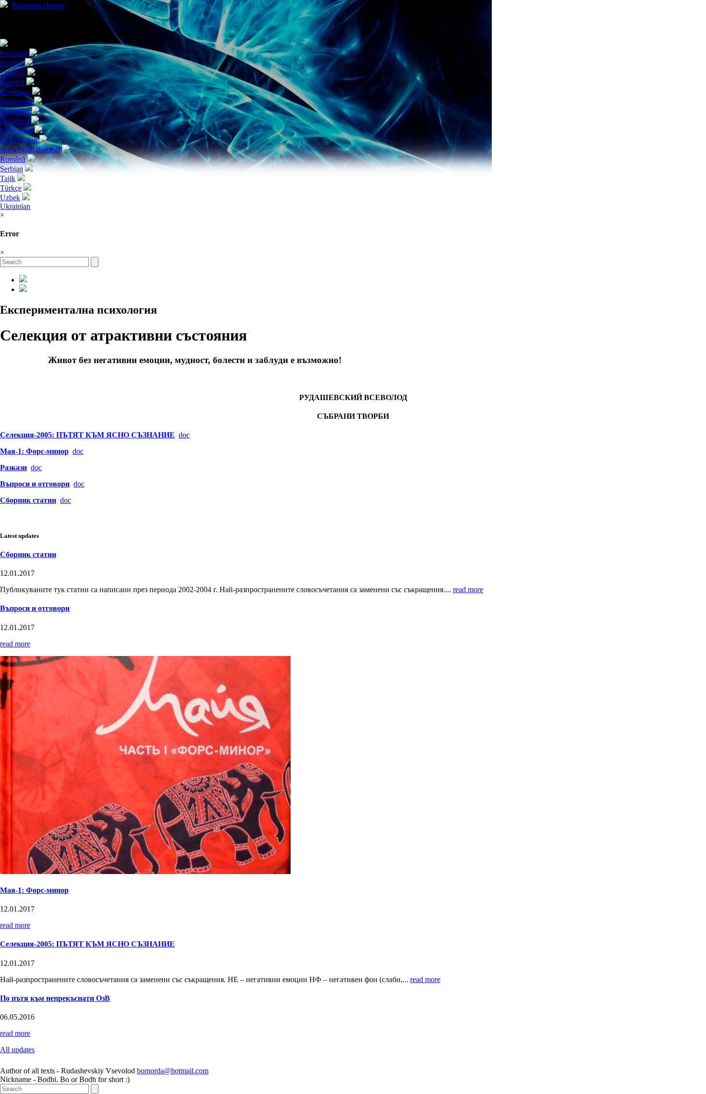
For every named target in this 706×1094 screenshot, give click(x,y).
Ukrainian (15, 206)
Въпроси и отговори (35, 608)
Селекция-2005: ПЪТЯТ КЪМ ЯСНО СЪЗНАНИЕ (87, 435)
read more (468, 589)
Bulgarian (38, 5)
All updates (17, 1049)
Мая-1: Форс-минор (34, 451)
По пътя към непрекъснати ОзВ (55, 998)
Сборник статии (28, 554)
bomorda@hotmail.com (172, 1071)
